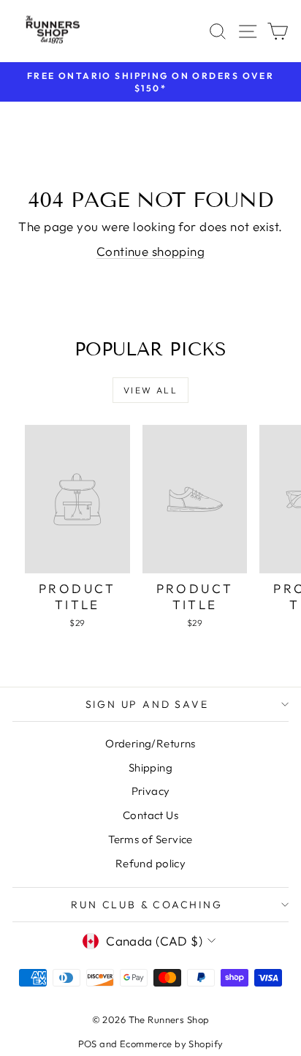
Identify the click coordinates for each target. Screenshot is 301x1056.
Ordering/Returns (150, 743)
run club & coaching (146, 904)
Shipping (150, 767)
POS (87, 1043)
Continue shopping (150, 251)
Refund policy (150, 863)
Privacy (151, 791)
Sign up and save (147, 704)
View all (150, 390)
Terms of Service (150, 839)
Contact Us (150, 815)
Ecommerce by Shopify (172, 1043)
